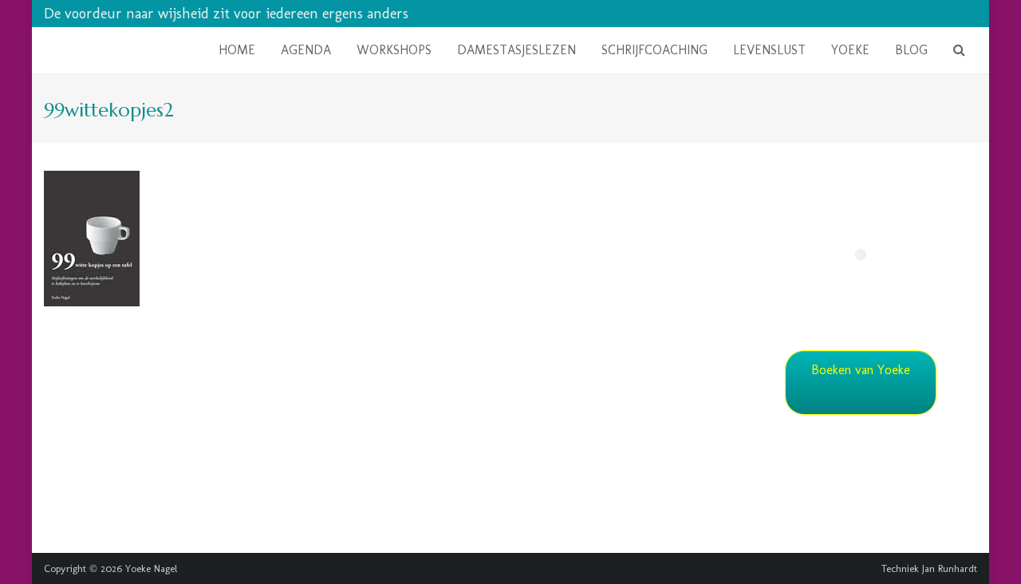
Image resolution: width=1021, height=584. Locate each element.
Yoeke (850, 49)
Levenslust (769, 49)
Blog (911, 49)
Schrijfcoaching (654, 49)
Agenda (306, 49)
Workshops (394, 49)
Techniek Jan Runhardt (929, 568)
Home (237, 49)
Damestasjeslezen (516, 49)
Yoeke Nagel (151, 568)
